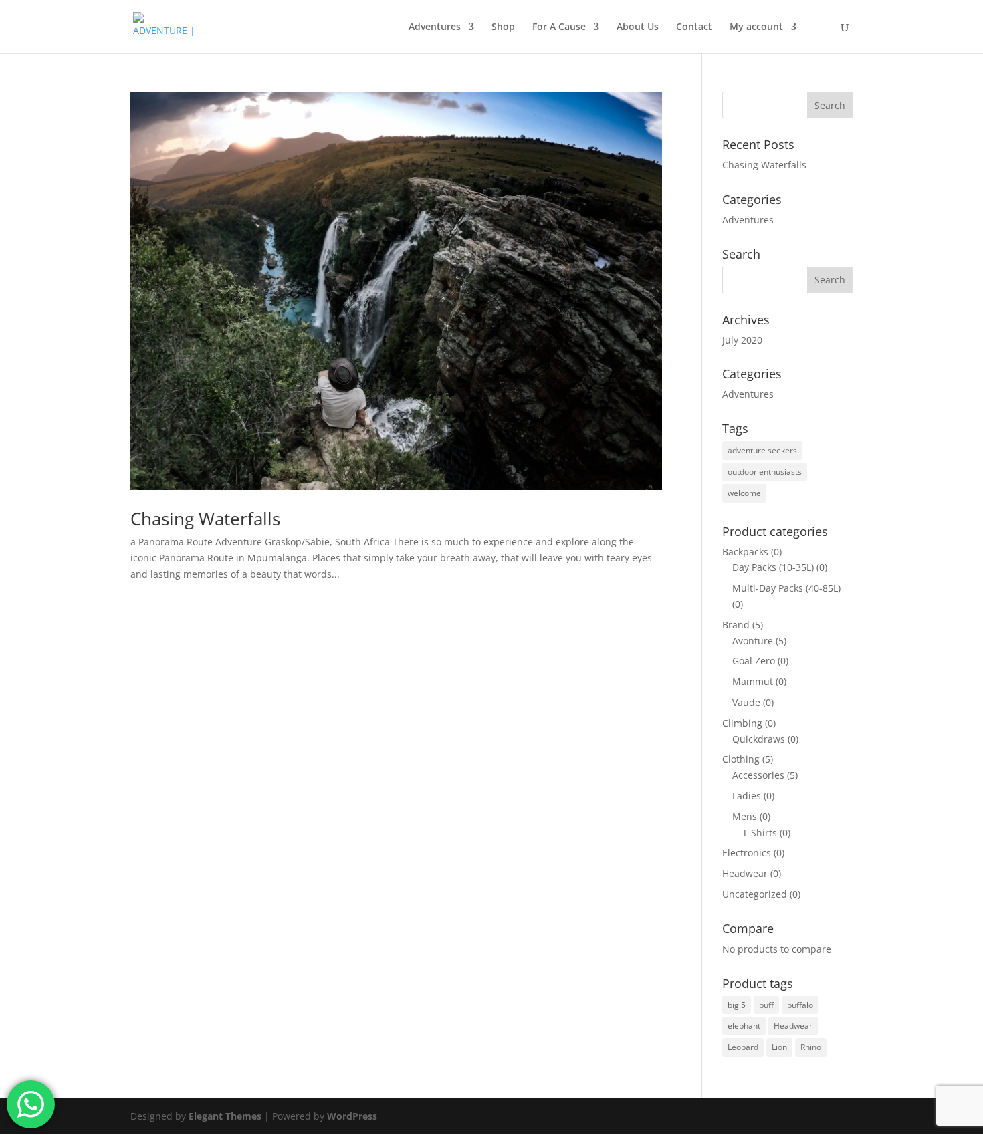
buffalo (800, 1005)
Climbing (742, 723)
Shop (503, 27)
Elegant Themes (225, 1116)
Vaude (746, 702)
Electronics (746, 852)
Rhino (810, 1047)
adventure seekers (762, 450)
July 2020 (742, 340)
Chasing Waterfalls (205, 519)
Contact (694, 27)
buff (766, 1005)
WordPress (352, 1116)
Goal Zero (753, 660)
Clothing (741, 759)
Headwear (745, 873)
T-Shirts (759, 832)
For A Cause (559, 27)
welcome (744, 493)
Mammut (752, 681)
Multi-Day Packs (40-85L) (786, 588)
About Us (638, 27)
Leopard (743, 1047)
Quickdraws (758, 739)
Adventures (435, 27)
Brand (736, 624)
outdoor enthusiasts (765, 471)
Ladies (746, 795)
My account (756, 27)
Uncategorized (754, 894)
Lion (779, 1047)
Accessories (758, 775)
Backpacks (745, 551)
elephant (744, 1025)
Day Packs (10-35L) (773, 567)
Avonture (752, 640)
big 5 (737, 1005)
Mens (744, 816)
